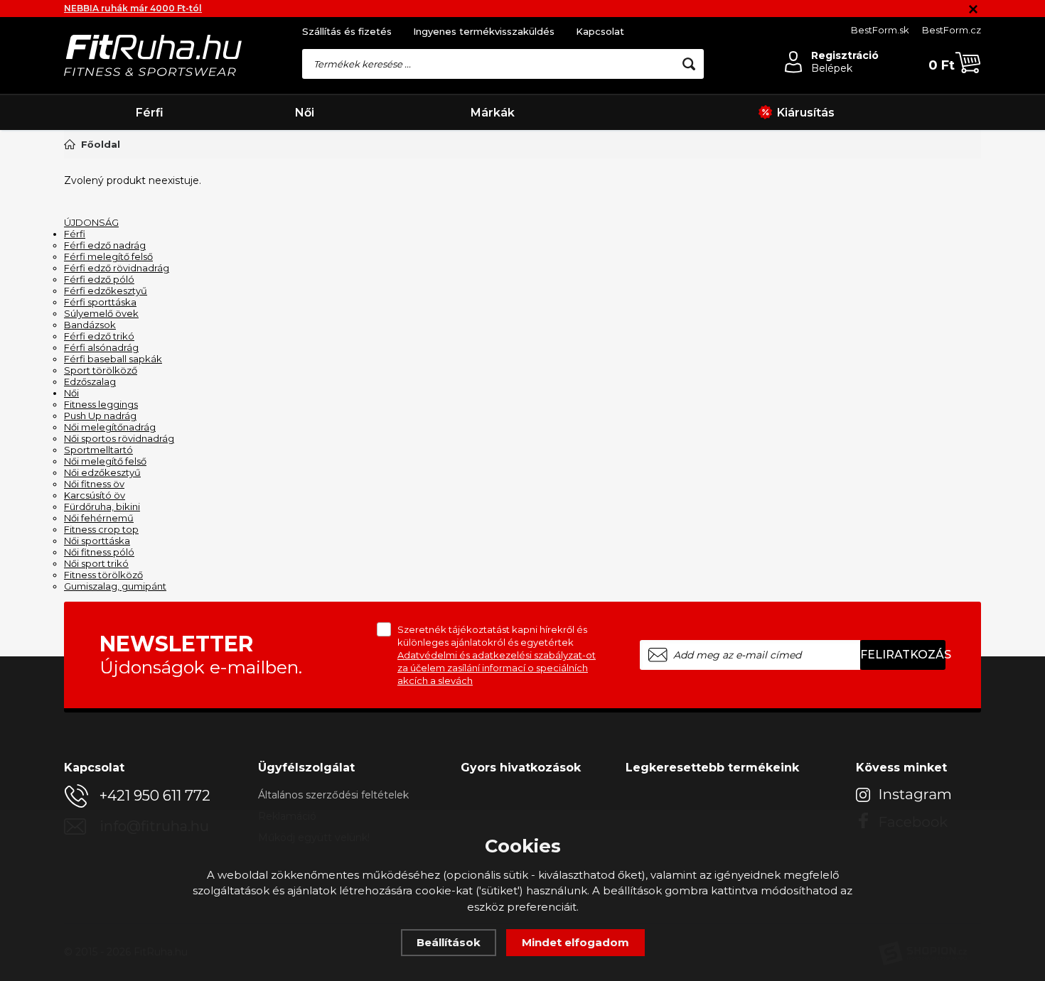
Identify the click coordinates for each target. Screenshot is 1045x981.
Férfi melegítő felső (108, 256)
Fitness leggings (101, 404)
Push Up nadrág (100, 415)
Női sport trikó (96, 563)
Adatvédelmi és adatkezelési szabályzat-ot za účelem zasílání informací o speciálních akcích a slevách (496, 667)
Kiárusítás (806, 112)
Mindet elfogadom (575, 942)
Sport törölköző (100, 370)
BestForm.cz (951, 30)
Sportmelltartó (98, 449)
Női (304, 112)
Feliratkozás (902, 654)
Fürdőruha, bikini (102, 506)
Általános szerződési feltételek (333, 794)
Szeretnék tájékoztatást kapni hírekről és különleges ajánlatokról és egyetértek (496, 655)
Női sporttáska (97, 540)
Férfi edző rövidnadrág (116, 267)
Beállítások (449, 942)
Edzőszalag (90, 381)
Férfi (150, 112)
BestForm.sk (880, 30)
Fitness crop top (101, 529)
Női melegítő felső (105, 461)
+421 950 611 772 (155, 795)
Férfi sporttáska (100, 302)
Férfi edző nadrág (105, 245)
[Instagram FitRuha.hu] (905, 793)
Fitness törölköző (103, 574)
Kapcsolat (600, 31)
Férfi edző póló (99, 279)
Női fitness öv (94, 483)
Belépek (831, 68)
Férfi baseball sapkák (113, 358)
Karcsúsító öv (94, 495)
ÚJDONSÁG (91, 222)
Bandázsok (90, 324)
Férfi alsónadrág (101, 347)
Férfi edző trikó (99, 336)
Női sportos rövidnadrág (119, 438)
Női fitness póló (99, 552)
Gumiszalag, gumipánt (115, 586)
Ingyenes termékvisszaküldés (483, 31)
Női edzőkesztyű (102, 472)
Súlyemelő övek (101, 313)
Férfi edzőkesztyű (105, 290)
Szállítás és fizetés (347, 31)
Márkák (493, 112)
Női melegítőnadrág (110, 427)
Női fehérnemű (99, 518)
